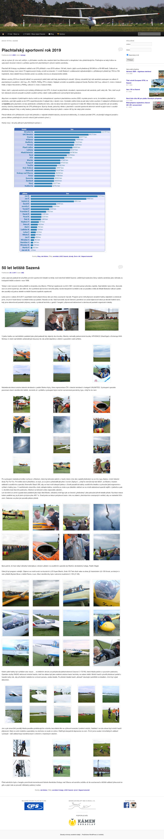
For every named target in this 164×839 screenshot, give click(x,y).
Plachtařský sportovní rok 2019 (31, 50)
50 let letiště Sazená (21, 267)
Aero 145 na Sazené (133, 89)
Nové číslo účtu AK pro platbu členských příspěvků (144, 98)
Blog (38, 256)
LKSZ (61, 256)
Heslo (128, 50)
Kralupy (60, 790)
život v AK (77, 256)
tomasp (23, 55)
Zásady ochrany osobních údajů (70, 835)
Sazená (65, 256)
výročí (76, 790)
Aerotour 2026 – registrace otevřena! (138, 71)
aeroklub (56, 256)
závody (71, 256)
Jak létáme (44, 256)
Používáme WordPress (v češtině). (93, 835)
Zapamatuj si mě (134, 55)
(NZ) (22, 273)
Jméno (128, 44)
